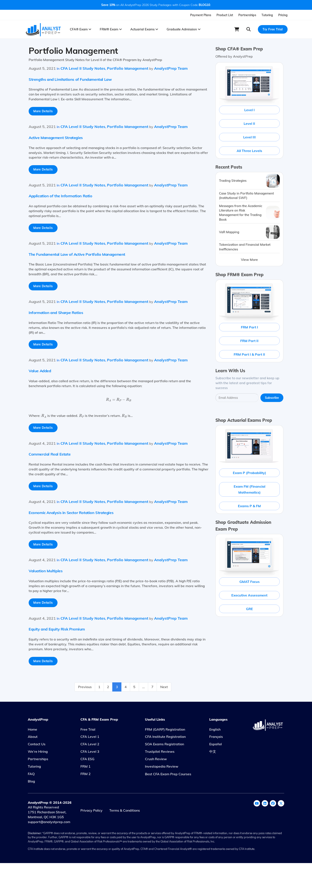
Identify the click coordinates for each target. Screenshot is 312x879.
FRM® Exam (109, 29)
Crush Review (156, 759)
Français (216, 736)
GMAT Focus (249, 581)
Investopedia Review (161, 766)
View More (249, 259)
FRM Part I (249, 327)
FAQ (31, 774)
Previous (85, 687)
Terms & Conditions (124, 810)
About (33, 736)
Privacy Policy (91, 810)
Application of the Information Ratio (60, 195)
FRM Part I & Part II (249, 354)
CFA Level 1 (89, 736)
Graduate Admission (182, 29)
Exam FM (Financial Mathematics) (249, 489)
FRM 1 (85, 766)
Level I (249, 110)
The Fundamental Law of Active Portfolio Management (77, 254)
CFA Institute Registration (165, 736)
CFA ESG (87, 759)
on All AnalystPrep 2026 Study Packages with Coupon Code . (156, 5)
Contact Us (36, 744)
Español (215, 744)
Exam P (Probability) (249, 473)
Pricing (283, 15)
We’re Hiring (38, 751)
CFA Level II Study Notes (82, 68)
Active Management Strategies (56, 137)
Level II (249, 123)
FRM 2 (85, 774)
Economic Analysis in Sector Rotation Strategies (71, 512)
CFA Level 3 (89, 751)
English (215, 729)
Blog (31, 781)
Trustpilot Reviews (159, 751)
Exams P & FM (249, 506)
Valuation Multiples (45, 570)
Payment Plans (200, 15)
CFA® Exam (79, 29)
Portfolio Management (127, 68)
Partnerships (247, 15)
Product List (224, 15)
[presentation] (118, 400)
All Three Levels (249, 151)
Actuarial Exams (142, 29)
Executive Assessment (249, 595)
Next (164, 687)
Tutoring (267, 15)
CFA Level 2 (89, 744)
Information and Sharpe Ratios (56, 312)
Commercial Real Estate (49, 454)
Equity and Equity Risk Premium (57, 629)
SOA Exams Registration (164, 744)
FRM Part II (249, 341)
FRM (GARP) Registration (165, 729)
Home (32, 729)
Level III (249, 137)
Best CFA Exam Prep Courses (168, 774)
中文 (212, 751)
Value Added (40, 370)
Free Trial (87, 729)
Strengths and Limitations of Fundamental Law (70, 79)
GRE (249, 609)
